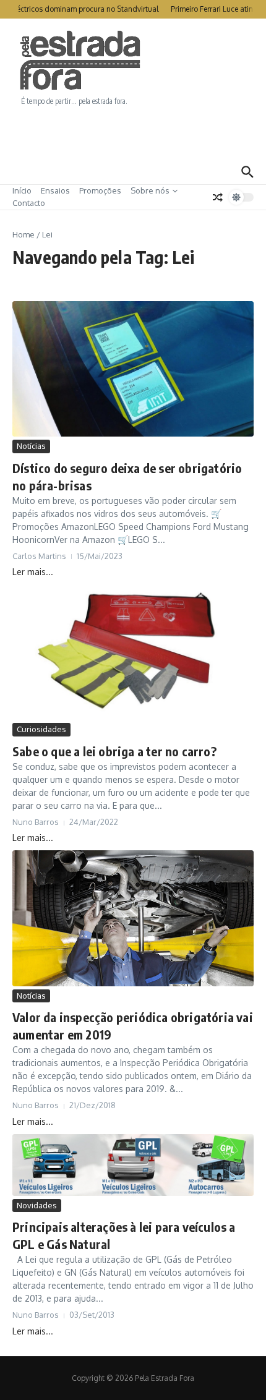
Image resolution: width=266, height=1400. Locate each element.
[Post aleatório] (218, 197)
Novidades (37, 1205)
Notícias (31, 446)
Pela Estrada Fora (80, 60)
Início (22, 190)
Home (23, 234)
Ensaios (55, 190)
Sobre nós (150, 190)
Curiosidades (41, 729)
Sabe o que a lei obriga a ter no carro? (114, 751)
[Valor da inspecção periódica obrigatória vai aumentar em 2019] (133, 918)
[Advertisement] (133, 132)
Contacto (28, 203)
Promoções (100, 190)
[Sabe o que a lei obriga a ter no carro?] (133, 652)
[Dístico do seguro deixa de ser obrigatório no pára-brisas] (133, 369)
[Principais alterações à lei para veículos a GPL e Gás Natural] (133, 1165)
